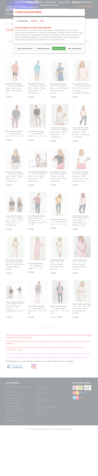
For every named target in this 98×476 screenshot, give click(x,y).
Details (34, 21)
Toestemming (22, 21)
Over (42, 21)
